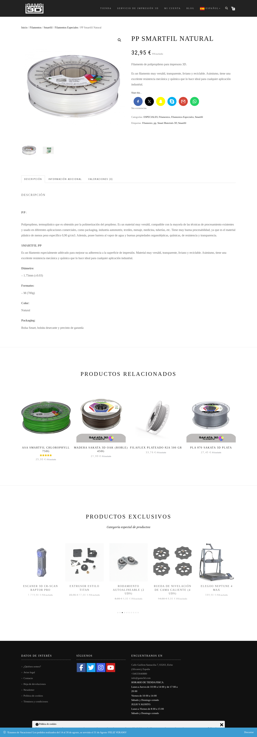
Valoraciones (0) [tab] (100, 179)
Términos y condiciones (36, 701)
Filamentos (35, 27)
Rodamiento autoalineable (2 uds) (128, 590)
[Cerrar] (221, 724)
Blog (190, 8)
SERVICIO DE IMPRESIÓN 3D (138, 8)
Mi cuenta (172, 8)
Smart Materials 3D (167, 123)
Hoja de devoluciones (35, 684)
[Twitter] (91, 667)
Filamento (147, 123)
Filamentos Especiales (66, 27)
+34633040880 (139, 673)
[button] (119, 40)
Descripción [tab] (33, 179)
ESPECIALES (151, 117)
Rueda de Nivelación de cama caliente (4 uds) (172, 590)
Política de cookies (33, 695)
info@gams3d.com (141, 678)
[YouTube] (110, 667)
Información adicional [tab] (65, 179)
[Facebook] (81, 667)
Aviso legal (29, 672)
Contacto (28, 678)
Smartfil (48, 27)
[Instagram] (100, 667)
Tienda (106, 8)
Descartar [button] (249, 732)
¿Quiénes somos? (32, 666)
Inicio (24, 27)
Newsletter (29, 689)
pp (155, 123)
